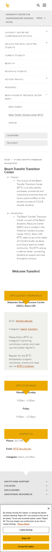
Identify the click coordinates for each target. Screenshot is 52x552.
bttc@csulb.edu (24, 320)
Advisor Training (14, 79)
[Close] (48, 508)
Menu (39, 18)
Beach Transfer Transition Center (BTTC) (26, 114)
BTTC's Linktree (25, 366)
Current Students (15, 55)
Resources (10, 87)
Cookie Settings (26, 530)
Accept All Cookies (26, 546)
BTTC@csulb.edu (22, 448)
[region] (26, 528)
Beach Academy (15, 106)
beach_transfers (29, 329)
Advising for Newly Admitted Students (21, 46)
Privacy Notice (23, 524)
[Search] (37, 5)
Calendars (12, 135)
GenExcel (13, 122)
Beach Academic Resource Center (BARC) (23, 97)
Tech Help (12, 143)
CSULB (7, 159)
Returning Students (16, 71)
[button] (47, 31)
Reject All (26, 538)
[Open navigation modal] (43, 5)
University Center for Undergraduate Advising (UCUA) (20, 18)
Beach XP (10, 63)
